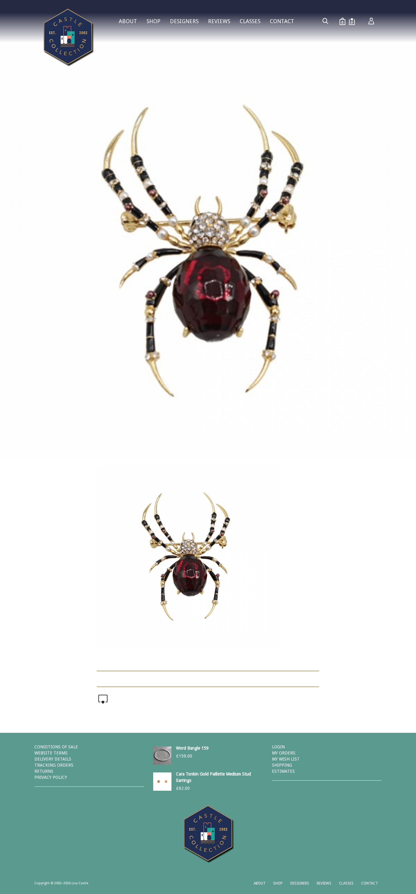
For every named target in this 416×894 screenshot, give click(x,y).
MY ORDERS (283, 752)
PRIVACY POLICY (50, 777)
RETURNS (43, 771)
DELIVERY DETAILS (52, 759)
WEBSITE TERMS (51, 752)
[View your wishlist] (351, 21)
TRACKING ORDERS (53, 765)
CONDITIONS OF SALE (56, 746)
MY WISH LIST (286, 759)
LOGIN (278, 746)
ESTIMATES (283, 771)
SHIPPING (282, 765)
